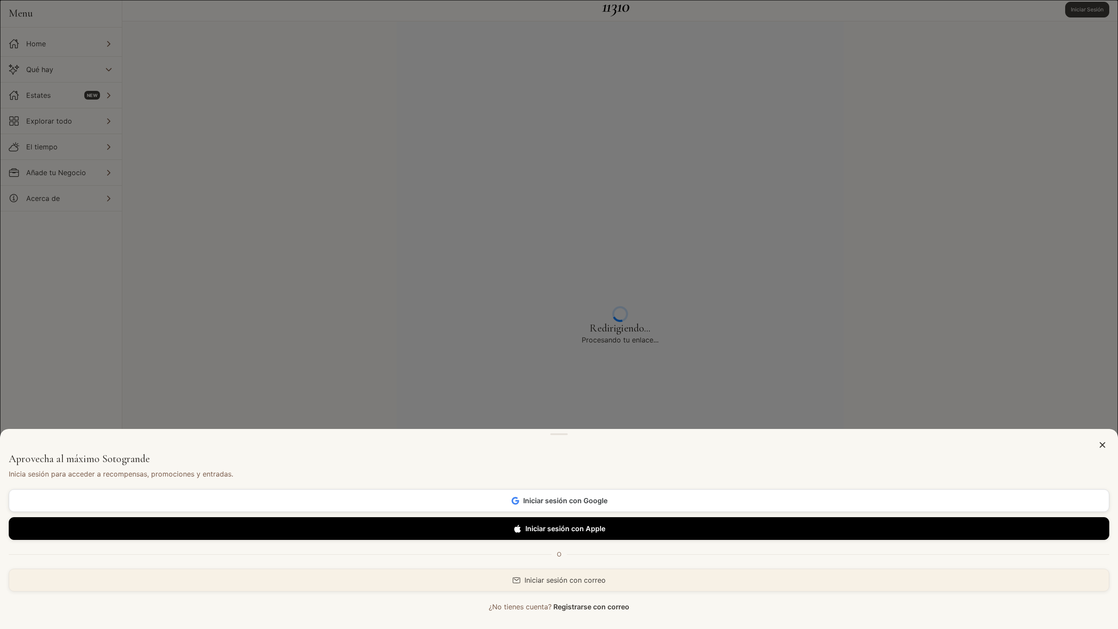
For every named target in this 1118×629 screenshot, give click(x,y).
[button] (1102, 445)
